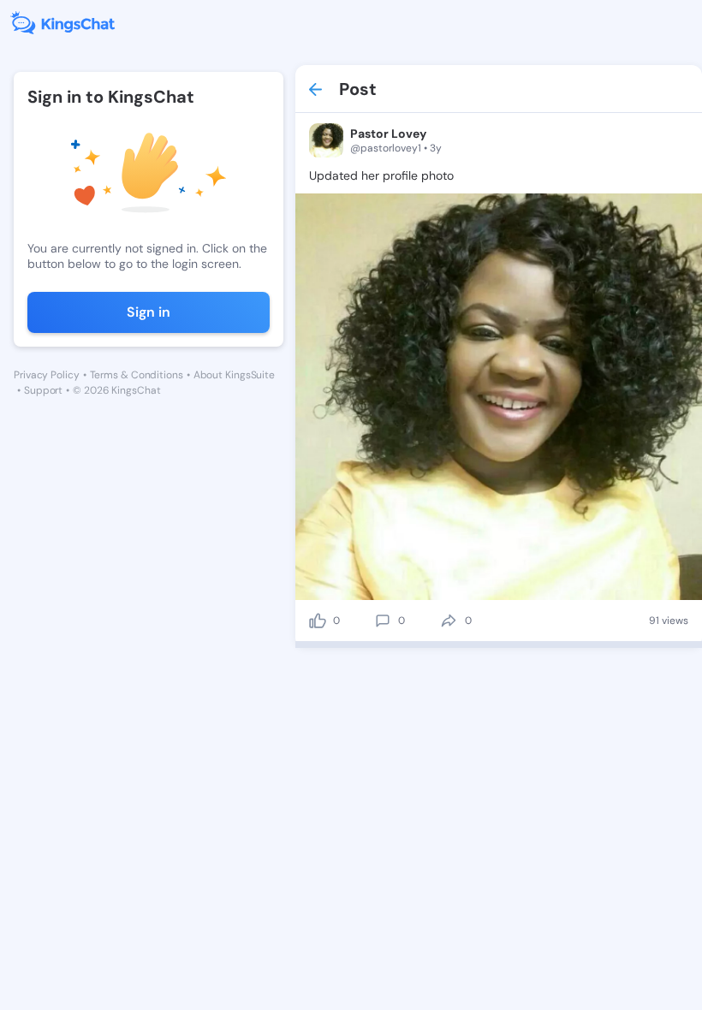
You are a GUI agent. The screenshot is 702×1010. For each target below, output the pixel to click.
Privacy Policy (47, 375)
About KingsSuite (234, 375)
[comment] (382, 620)
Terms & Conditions (136, 375)
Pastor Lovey (388, 133)
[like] (317, 620)
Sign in (148, 312)
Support (43, 390)
